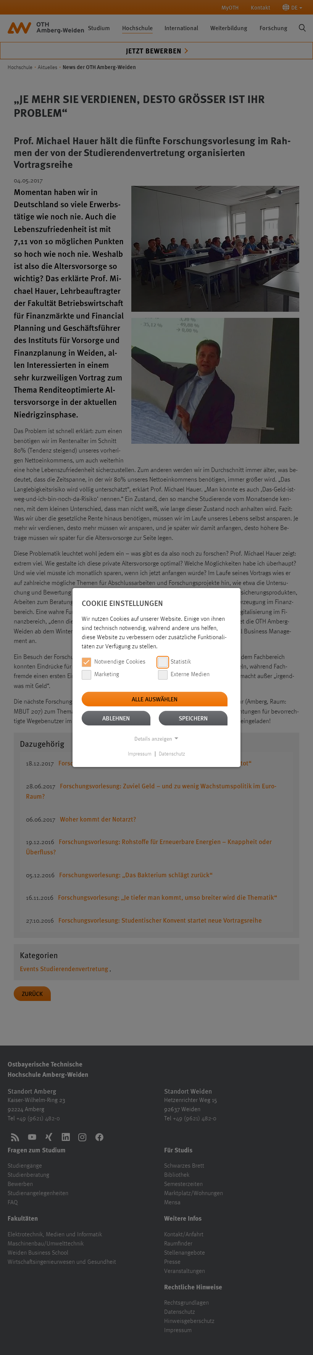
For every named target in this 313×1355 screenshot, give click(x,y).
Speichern (193, 718)
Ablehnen (116, 718)
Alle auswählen (154, 698)
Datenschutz (172, 754)
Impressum (140, 754)
